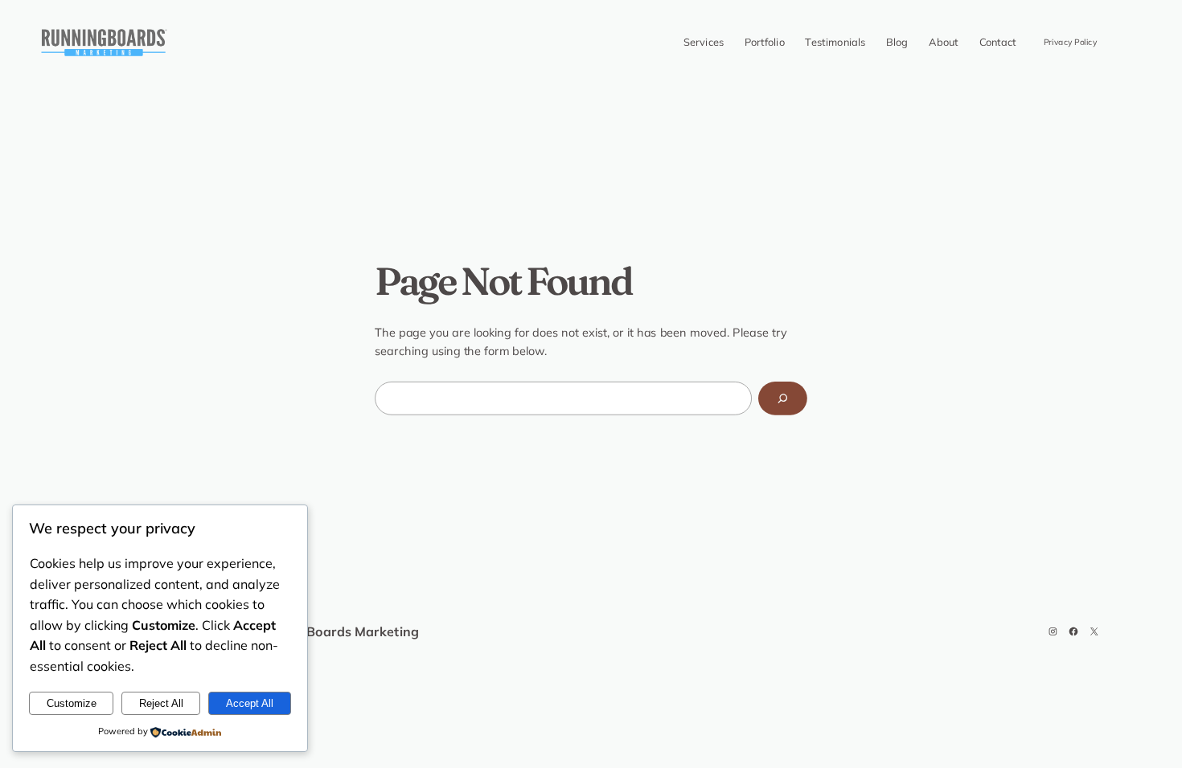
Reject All (161, 703)
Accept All (249, 703)
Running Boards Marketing (334, 631)
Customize (71, 703)
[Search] (782, 398)
